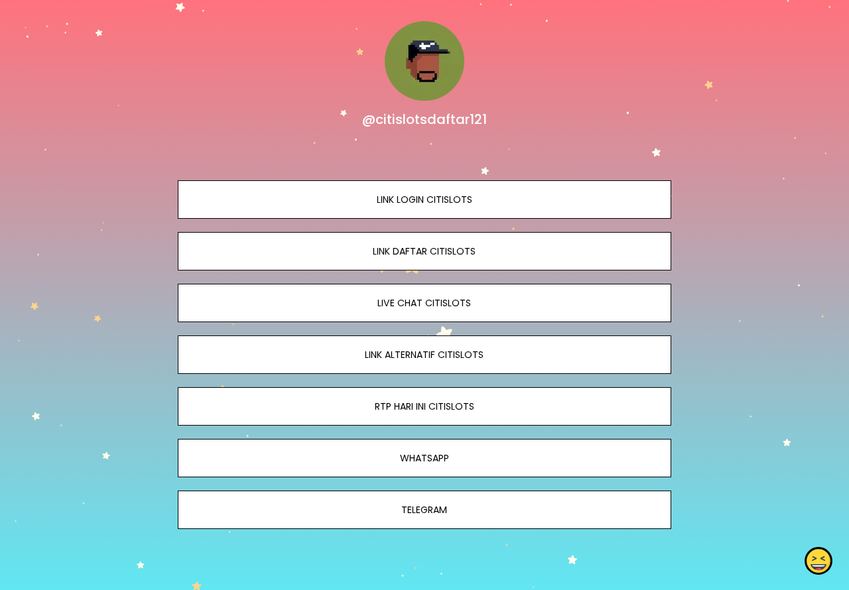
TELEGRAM (424, 509)
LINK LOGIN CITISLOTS (424, 199)
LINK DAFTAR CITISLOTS (424, 251)
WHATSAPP (424, 458)
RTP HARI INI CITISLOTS (424, 406)
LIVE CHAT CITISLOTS (424, 303)
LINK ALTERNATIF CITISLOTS (424, 354)
